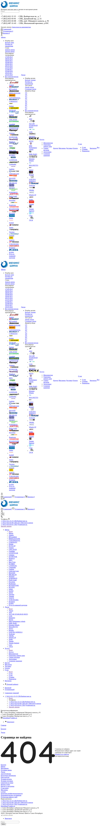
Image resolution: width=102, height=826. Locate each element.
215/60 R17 (9, 69)
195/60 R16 (9, 62)
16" (26, 98)
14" (26, 94)
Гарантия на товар (7, 783)
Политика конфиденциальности (12, 793)
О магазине (5, 788)
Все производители (11, 77)
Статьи (3, 792)
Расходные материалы (8, 775)
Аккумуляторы (6, 774)
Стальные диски (30, 89)
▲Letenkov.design (7, 815)
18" (26, 101)
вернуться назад (63, 756)
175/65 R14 (9, 57)
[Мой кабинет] (1, 35)
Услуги (11, 652)
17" (26, 100)
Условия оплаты (6, 779)
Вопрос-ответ (5, 784)
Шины (11, 533)
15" (26, 96)
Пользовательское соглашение (11, 795)
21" (26, 107)
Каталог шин (9, 42)
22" (26, 109)
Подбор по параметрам (9, 45)
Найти (3, 824)
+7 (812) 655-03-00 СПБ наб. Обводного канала (17, 523)
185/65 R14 (9, 59)
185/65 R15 (9, 60)
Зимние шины (10, 50)
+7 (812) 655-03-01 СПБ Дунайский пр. (14, 524)
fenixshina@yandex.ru (10, 718)
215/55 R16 (9, 68)
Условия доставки (7, 781)
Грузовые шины (6, 770)
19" (26, 103)
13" (26, 92)
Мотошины (5, 768)
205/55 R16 (9, 66)
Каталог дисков (30, 80)
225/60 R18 (9, 71)
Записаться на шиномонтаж (21, 27)
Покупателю (5, 777)
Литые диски (29, 87)
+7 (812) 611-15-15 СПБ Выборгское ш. (14, 521)
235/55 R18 (9, 75)
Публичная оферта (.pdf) (9, 797)
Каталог (3, 765)
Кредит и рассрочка (7, 786)
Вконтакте (10, 722)
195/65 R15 (9, 64)
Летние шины (10, 51)
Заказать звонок (6, 526)
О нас (11, 673)
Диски (11, 610)
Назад (11, 531)
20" (26, 105)
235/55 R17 (9, 73)
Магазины (4, 790)
